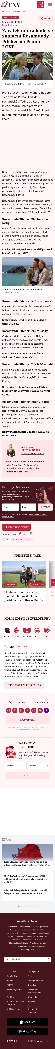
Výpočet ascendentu (38, 943)
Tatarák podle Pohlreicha (23, 940)
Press (30, 976)
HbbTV (10, 985)
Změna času (26, 930)
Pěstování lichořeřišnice (18, 943)
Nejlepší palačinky (36, 946)
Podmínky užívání (15, 989)
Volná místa (12, 976)
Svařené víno (42, 936)
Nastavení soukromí (32, 1010)
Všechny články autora (32, 453)
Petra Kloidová (9, 25)
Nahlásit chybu (13, 1009)
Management (34, 971)
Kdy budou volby (12, 933)
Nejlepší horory (42, 926)
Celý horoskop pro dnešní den (24, 685)
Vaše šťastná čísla (42, 702)
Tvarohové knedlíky (19, 946)
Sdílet (44, 19)
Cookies (10, 997)
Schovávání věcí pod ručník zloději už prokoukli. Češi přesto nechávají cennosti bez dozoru (26, 892)
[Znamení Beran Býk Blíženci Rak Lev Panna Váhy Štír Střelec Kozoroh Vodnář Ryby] (28, 507)
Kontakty (32, 985)
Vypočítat (27, 775)
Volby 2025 (30, 936)
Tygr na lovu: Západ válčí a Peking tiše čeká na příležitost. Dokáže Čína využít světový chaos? (25, 863)
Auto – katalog (43, 933)
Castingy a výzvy (35, 980)
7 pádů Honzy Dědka (16, 936)
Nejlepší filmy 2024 (27, 926)
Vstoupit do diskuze (18, 527)
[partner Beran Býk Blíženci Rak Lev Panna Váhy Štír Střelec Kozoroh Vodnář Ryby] (38, 765)
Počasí (42, 930)
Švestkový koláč (27, 949)
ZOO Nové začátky (28, 933)
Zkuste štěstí (27, 720)
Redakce (31, 1001)
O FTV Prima (12, 971)
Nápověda (32, 997)
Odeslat (45, 507)
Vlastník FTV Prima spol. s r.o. (15, 1003)
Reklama (11, 980)
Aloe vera (38, 940)
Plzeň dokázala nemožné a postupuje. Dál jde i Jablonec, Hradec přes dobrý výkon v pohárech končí (25, 879)
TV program (14, 930)
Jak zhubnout (12, 926)
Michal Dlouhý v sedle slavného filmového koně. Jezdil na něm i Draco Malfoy (23, 596)
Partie (35, 930)
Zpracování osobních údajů (35, 991)
